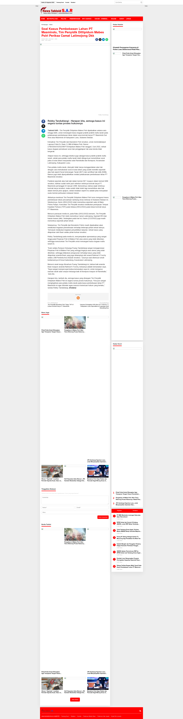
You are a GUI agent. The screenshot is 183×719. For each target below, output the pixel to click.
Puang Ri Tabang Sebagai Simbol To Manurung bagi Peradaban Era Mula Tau (128, 537)
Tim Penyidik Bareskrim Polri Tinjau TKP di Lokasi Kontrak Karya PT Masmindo (60, 304)
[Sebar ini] (96, 39)
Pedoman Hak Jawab (103, 716)
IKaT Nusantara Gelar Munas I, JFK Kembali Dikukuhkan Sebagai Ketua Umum (74, 479)
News (42, 40)
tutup (37, 6)
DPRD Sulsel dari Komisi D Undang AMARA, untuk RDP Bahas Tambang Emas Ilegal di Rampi (127, 523)
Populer (119, 510)
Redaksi (73, 716)
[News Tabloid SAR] (57, 10)
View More (75, 699)
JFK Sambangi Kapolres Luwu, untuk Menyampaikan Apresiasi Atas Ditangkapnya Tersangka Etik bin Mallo (97, 461)
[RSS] (78, 297)
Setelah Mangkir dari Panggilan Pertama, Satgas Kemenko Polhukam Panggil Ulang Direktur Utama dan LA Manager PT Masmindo (129, 544)
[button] (141, 2)
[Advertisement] (108, 10)
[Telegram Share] (103, 39)
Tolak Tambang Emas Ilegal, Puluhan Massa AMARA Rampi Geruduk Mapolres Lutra (129, 530)
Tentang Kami (65, 716)
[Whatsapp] (106, 39)
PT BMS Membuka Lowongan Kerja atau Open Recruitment (128, 516)
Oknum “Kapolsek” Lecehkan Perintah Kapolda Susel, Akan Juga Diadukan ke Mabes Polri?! (51, 479)
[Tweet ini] (100, 39)
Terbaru (135, 510)
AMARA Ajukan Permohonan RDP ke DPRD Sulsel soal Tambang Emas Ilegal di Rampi (128, 552)
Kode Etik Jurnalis (116, 716)
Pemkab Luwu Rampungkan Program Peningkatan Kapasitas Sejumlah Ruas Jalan (128, 559)
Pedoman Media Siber (89, 716)
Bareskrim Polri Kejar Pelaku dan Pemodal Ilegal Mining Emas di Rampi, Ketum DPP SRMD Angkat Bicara (97, 479)
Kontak (79, 716)
